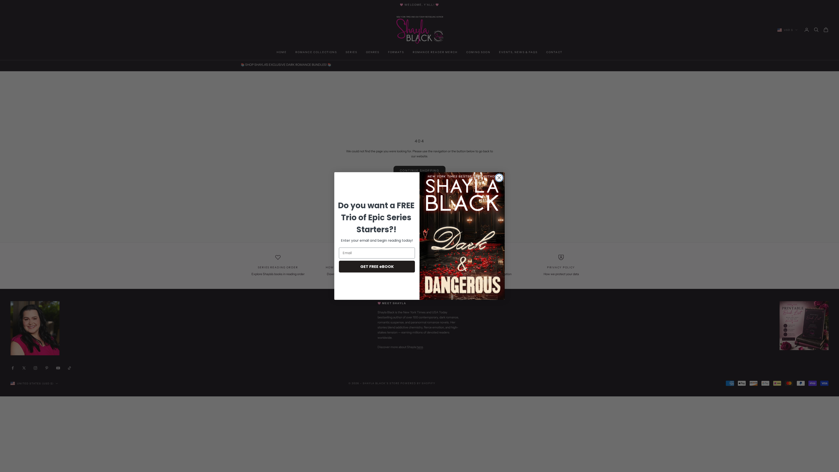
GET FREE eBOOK (377, 266)
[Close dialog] (499, 178)
